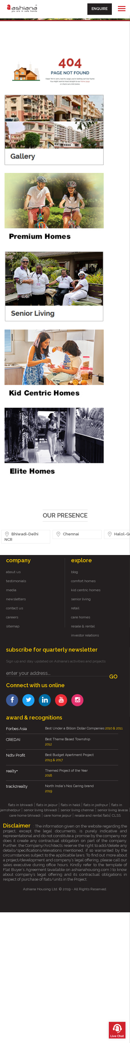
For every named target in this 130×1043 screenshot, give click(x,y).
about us (13, 572)
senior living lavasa (112, 810)
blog (74, 572)
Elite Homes (41, 443)
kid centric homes (85, 590)
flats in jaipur (46, 805)
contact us (14, 608)
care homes (80, 617)
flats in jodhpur (95, 805)
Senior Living (41, 286)
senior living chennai (77, 810)
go (113, 676)
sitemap (12, 626)
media (11, 590)
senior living (81, 599)
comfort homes (83, 581)
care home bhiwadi (25, 815)
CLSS (116, 815)
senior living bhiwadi (40, 810)
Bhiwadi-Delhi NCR (21, 537)
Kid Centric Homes (41, 365)
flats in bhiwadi (20, 805)
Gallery (41, 130)
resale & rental (83, 626)
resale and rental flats (92, 815)
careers (12, 617)
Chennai (70, 534)
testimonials (16, 581)
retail (75, 608)
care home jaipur (57, 815)
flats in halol (70, 805)
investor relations (85, 635)
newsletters (16, 599)
